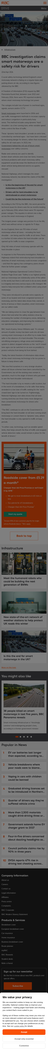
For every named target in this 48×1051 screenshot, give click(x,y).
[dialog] (24, 1022)
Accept (24, 1032)
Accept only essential (24, 1039)
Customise (24, 1046)
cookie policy (19, 1026)
